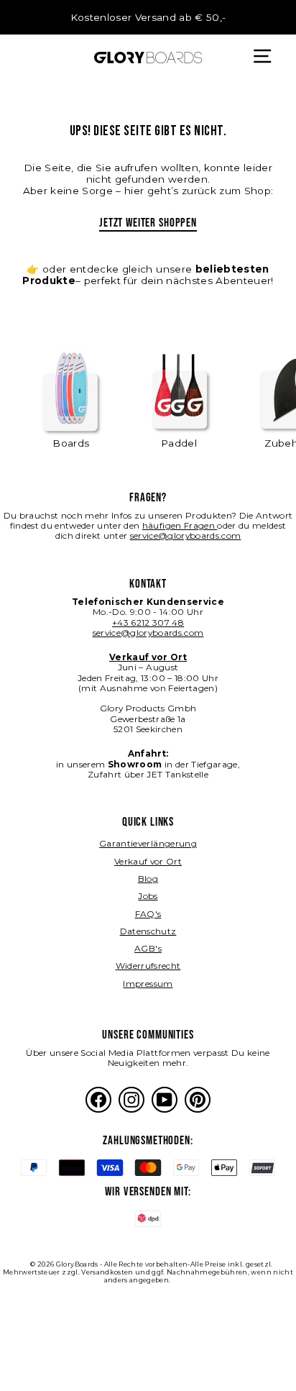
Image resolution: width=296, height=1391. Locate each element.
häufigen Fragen (179, 525)
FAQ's (148, 913)
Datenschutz (148, 931)
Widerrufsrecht (148, 965)
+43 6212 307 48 (148, 622)
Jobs (147, 895)
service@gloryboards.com (185, 535)
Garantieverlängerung (148, 843)
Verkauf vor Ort (148, 861)
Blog (148, 878)
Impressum (147, 983)
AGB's (148, 948)
